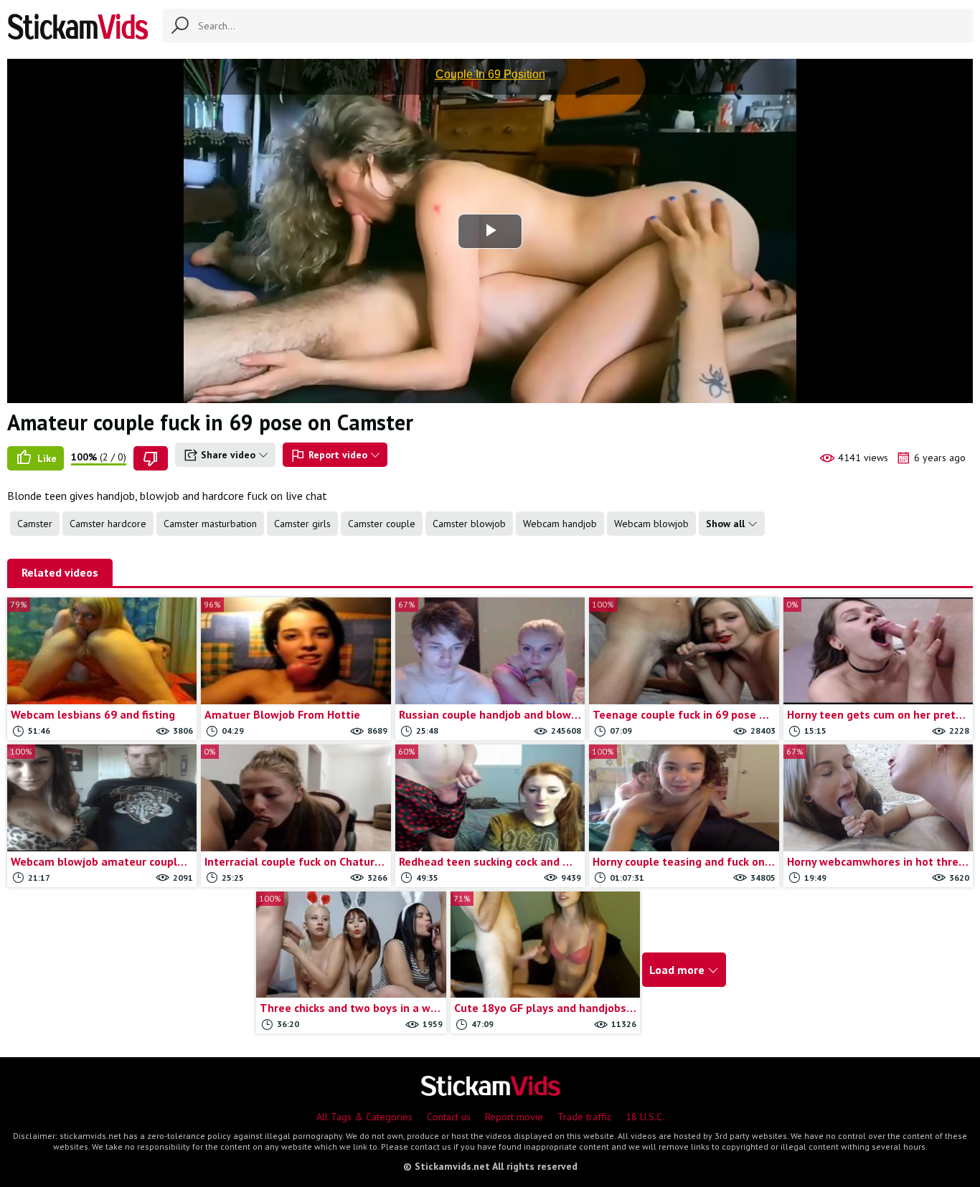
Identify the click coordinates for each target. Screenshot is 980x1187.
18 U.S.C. (645, 1116)
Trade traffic (584, 1116)
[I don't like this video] (150, 458)
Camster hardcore (108, 523)
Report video (338, 454)
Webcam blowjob (651, 523)
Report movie (514, 1116)
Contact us (449, 1116)
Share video (228, 454)
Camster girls (302, 523)
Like (45, 458)
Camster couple (381, 523)
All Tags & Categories (364, 1116)
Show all (727, 523)
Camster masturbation (210, 523)
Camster (34, 523)
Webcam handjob (560, 523)
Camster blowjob (469, 523)
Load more (678, 970)
